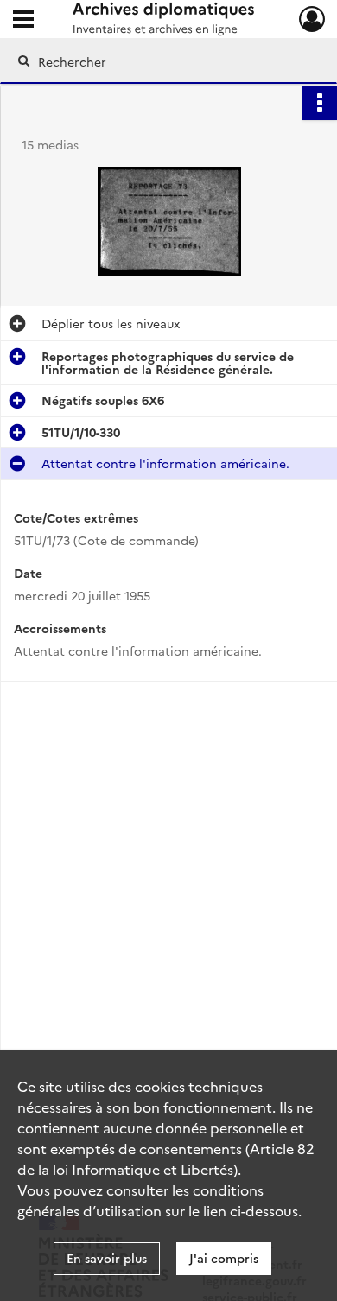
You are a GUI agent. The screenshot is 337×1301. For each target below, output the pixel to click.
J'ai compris (223, 1257)
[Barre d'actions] (319, 103)
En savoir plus (107, 1257)
